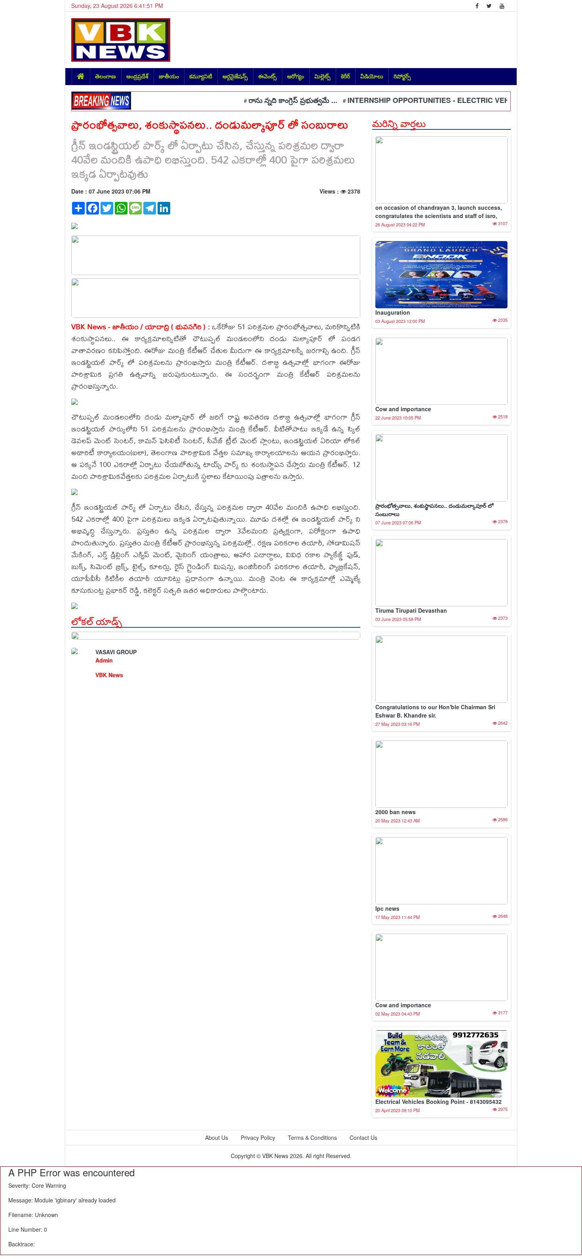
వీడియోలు (371, 76)
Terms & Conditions (312, 1137)
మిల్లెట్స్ (322, 76)
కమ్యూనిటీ (200, 76)
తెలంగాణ (105, 76)
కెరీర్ (345, 76)
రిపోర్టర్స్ (402, 76)
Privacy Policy (258, 1137)
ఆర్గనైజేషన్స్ (235, 76)
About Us (216, 1137)
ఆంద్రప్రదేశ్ (137, 76)
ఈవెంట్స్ (267, 76)
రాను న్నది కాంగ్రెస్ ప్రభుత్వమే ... (270, 100)
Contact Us (363, 1137)
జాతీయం (169, 76)
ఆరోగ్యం (295, 76)
